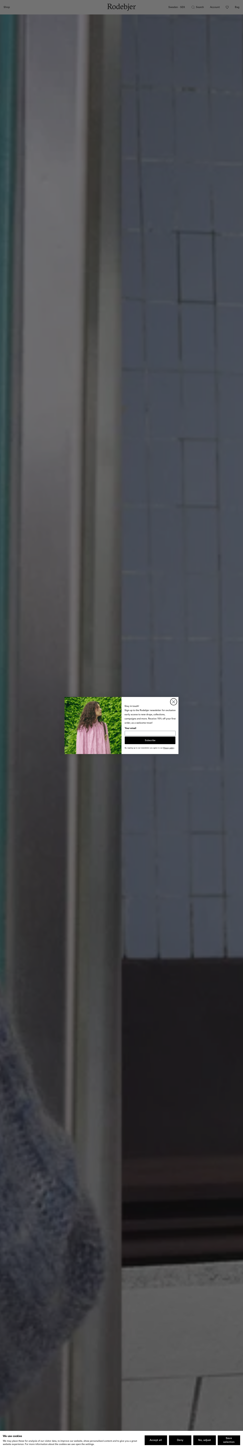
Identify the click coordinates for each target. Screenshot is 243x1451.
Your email (130, 728)
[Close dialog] (173, 701)
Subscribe (150, 740)
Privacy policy (168, 748)
